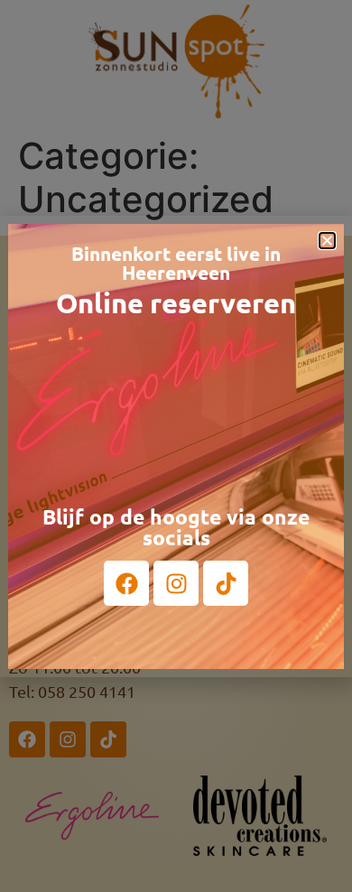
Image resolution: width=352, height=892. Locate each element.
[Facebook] (126, 583)
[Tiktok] (225, 583)
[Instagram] (176, 583)
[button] (327, 240)
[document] (176, 446)
